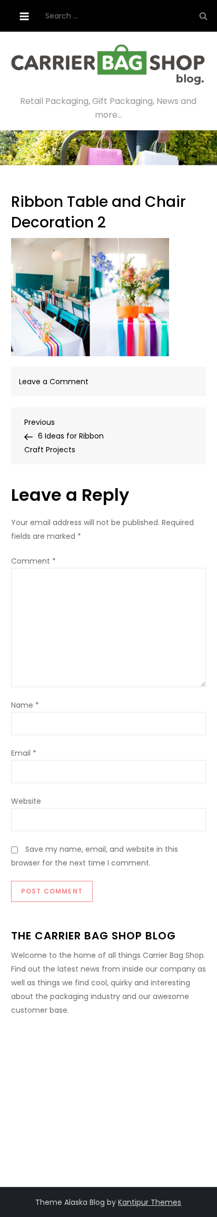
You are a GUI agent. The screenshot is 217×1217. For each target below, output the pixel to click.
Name (25, 705)
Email (23, 753)
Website (26, 801)
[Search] (203, 16)
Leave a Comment (53, 381)
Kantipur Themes (149, 1202)
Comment (33, 561)
